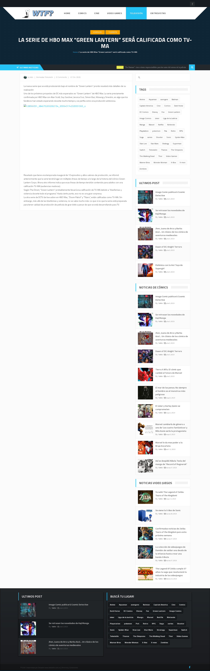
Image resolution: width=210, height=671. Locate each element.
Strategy (165, 143)
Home (67, 13)
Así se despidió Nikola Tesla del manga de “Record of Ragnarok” (171, 462)
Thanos (164, 149)
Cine (96, 13)
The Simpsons (177, 149)
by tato (30, 77)
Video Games (114, 13)
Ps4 (165, 130)
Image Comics (145, 118)
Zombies (143, 168)
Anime (142, 99)
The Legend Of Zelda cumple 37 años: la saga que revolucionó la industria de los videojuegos (171, 572)
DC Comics (144, 112)
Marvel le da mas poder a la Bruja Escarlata (168, 444)
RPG (181, 130)
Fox (163, 112)
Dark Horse (178, 105)
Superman (177, 143)
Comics (82, 13)
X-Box (173, 162)
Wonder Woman (160, 162)
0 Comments (61, 77)
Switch (142, 149)
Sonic (168, 137)
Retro (173, 130)
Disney (155, 112)
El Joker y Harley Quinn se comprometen (167, 407)
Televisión (136, 13)
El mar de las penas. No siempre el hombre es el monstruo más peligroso (171, 391)
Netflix (160, 124)
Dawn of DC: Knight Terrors (168, 246)
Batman (175, 99)
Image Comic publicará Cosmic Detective (68, 604)
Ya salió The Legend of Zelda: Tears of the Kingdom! (169, 493)
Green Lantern (174, 112)
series (149, 137)
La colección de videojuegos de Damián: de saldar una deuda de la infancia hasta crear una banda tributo (171, 552)
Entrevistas (158, 13)
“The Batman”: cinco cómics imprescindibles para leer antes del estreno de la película (147, 67)
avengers (164, 99)
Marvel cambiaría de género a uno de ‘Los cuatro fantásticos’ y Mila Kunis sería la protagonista (171, 428)
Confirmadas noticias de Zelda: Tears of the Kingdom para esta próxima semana (170, 532)
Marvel (151, 124)
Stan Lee (143, 143)
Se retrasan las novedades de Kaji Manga (69, 623)
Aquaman (153, 99)
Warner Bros (145, 162)
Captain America (146, 105)
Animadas (97, 32)
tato (160, 198)
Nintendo (171, 124)
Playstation (144, 130)
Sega (142, 137)
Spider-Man (179, 137)
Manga (142, 124)
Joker (157, 118)
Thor (160, 156)
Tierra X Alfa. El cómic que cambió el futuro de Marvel (168, 371)
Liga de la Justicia (170, 118)
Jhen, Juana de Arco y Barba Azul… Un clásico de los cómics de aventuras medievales (171, 232)
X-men (182, 162)
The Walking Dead (147, 156)
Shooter (159, 137)
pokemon (156, 130)
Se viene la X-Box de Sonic (168, 510)
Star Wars (154, 143)
